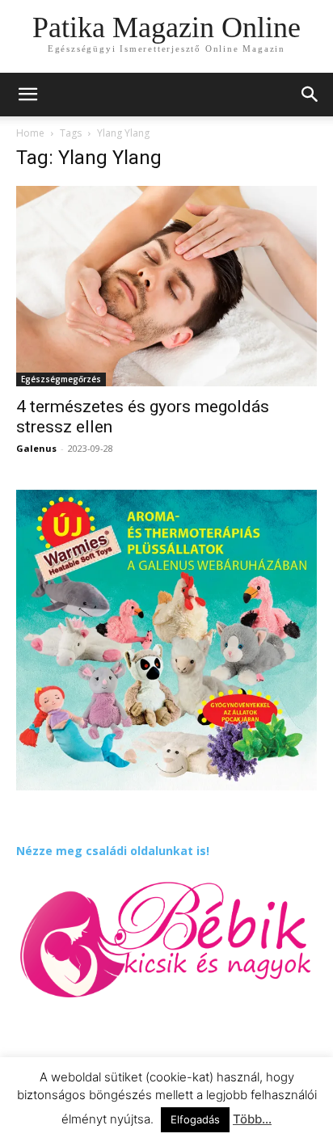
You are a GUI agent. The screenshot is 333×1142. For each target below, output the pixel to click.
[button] (310, 94)
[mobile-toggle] (27, 94)
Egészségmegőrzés (61, 379)
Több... (252, 1119)
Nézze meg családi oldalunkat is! (112, 850)
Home (30, 133)
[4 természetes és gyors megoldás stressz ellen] (166, 286)
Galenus (36, 448)
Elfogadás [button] (195, 1119)
